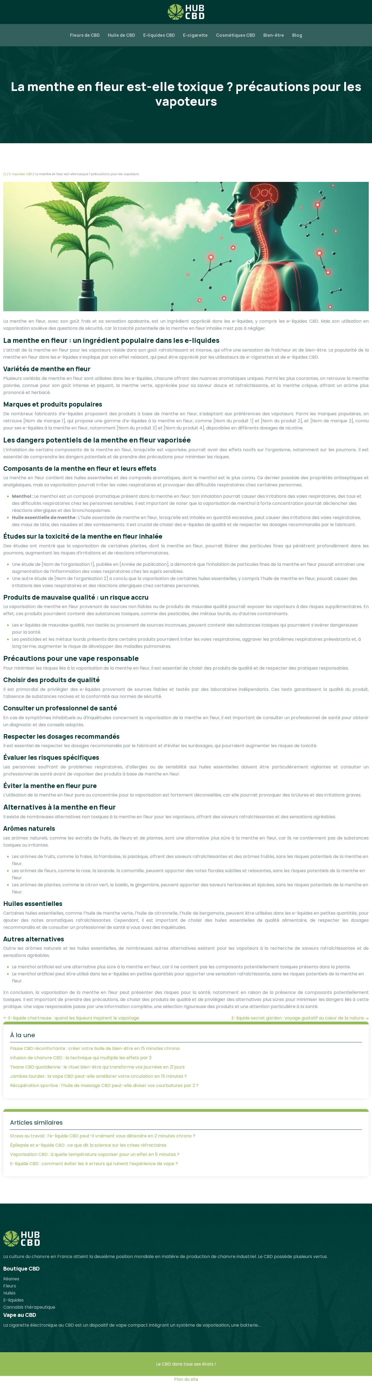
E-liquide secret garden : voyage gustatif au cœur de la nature (297, 1018)
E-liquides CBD (159, 35)
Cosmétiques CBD (235, 35)
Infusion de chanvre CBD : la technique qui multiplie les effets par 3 (80, 1058)
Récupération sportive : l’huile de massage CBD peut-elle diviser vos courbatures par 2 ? (104, 1085)
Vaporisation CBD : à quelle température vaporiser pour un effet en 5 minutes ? (94, 1154)
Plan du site (186, 1379)
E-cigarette (195, 35)
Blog (297, 35)
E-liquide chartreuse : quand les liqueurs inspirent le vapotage (73, 1018)
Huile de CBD (121, 35)
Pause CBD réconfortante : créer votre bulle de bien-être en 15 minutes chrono (95, 1048)
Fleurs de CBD (85, 35)
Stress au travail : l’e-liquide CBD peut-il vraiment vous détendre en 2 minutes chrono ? (102, 1136)
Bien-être (273, 35)
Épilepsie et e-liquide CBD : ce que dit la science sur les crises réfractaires (88, 1145)
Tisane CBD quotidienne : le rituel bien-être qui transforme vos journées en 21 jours (97, 1067)
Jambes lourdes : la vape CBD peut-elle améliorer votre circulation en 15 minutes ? (98, 1076)
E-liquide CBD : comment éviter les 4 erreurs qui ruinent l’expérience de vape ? (94, 1164)
